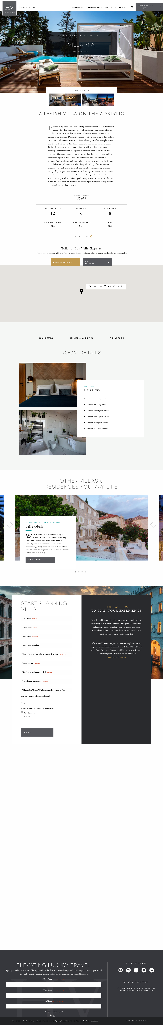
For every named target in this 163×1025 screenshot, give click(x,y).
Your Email (54, 979)
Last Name (54, 1001)
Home (63, 35)
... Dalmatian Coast (78, 35)
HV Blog (122, 7)
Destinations (77, 7)
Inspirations (94, 7)
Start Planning (145, 7)
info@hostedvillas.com (116, 657)
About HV (109, 7)
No (25, 704)
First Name (53, 990)
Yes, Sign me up (30, 713)
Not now (27, 716)
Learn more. (94, 1021)
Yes (25, 700)
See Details (34, 560)
